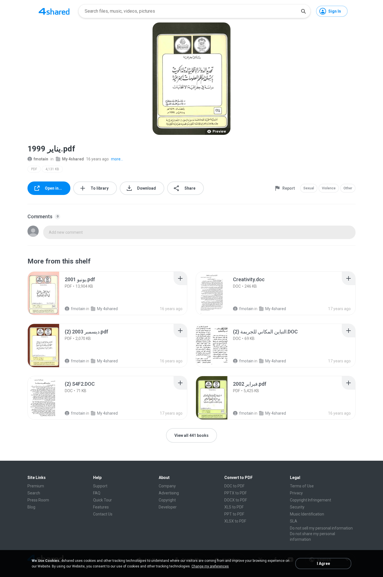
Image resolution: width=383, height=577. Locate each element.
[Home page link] (54, 11)
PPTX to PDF (235, 493)
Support (100, 486)
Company (167, 486)
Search (33, 493)
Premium (35, 486)
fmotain (41, 159)
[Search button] (303, 11)
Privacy (296, 493)
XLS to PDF (234, 507)
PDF (34, 169)
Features (101, 507)
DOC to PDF (234, 486)
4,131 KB (52, 169)
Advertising (169, 493)
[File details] (49, 293)
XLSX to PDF (235, 521)
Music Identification (307, 514)
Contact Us (102, 514)
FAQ (96, 493)
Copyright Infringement (310, 500)
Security (297, 507)
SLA (293, 521)
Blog (31, 507)
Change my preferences (210, 566)
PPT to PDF (234, 514)
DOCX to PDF (235, 500)
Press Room (38, 500)
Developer (168, 507)
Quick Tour (102, 500)
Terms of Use (302, 486)
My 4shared (73, 159)
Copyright (167, 500)
